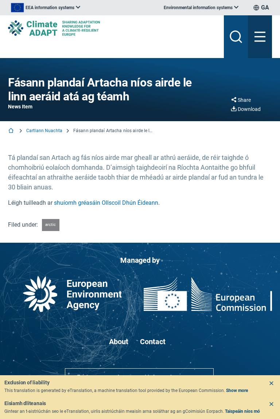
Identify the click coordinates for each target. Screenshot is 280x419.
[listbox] (45, 7)
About (118, 341)
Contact (153, 341)
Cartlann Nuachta (44, 130)
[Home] (11, 131)
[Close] (271, 383)
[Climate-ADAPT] (113, 28)
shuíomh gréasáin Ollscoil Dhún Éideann (106, 202)
